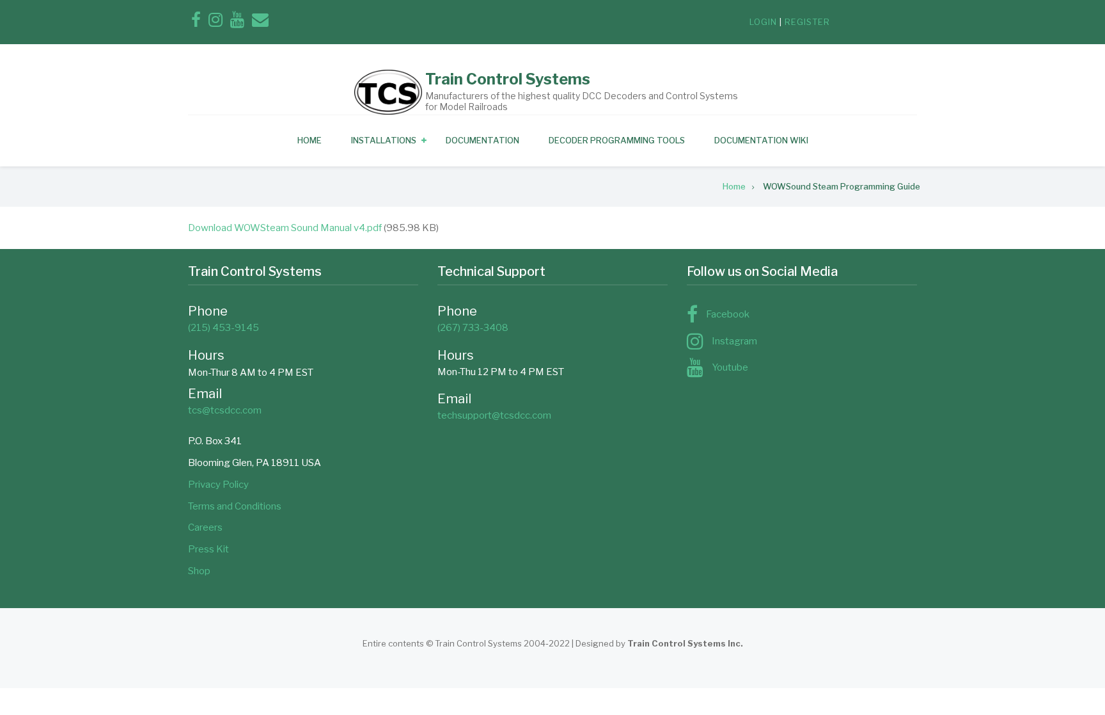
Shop (199, 571)
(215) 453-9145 (223, 327)
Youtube (730, 367)
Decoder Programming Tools (617, 140)
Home (309, 140)
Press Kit (208, 549)
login (763, 22)
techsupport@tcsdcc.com (494, 415)
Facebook (727, 314)
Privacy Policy (218, 484)
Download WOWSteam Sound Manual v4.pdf (285, 228)
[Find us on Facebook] (196, 22)
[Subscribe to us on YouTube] (237, 22)
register (807, 22)
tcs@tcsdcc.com (225, 410)
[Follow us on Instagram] (215, 22)
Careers (205, 527)
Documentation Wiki (761, 140)
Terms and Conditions (234, 506)
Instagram (734, 341)
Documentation (482, 140)
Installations (383, 140)
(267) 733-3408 (472, 327)
